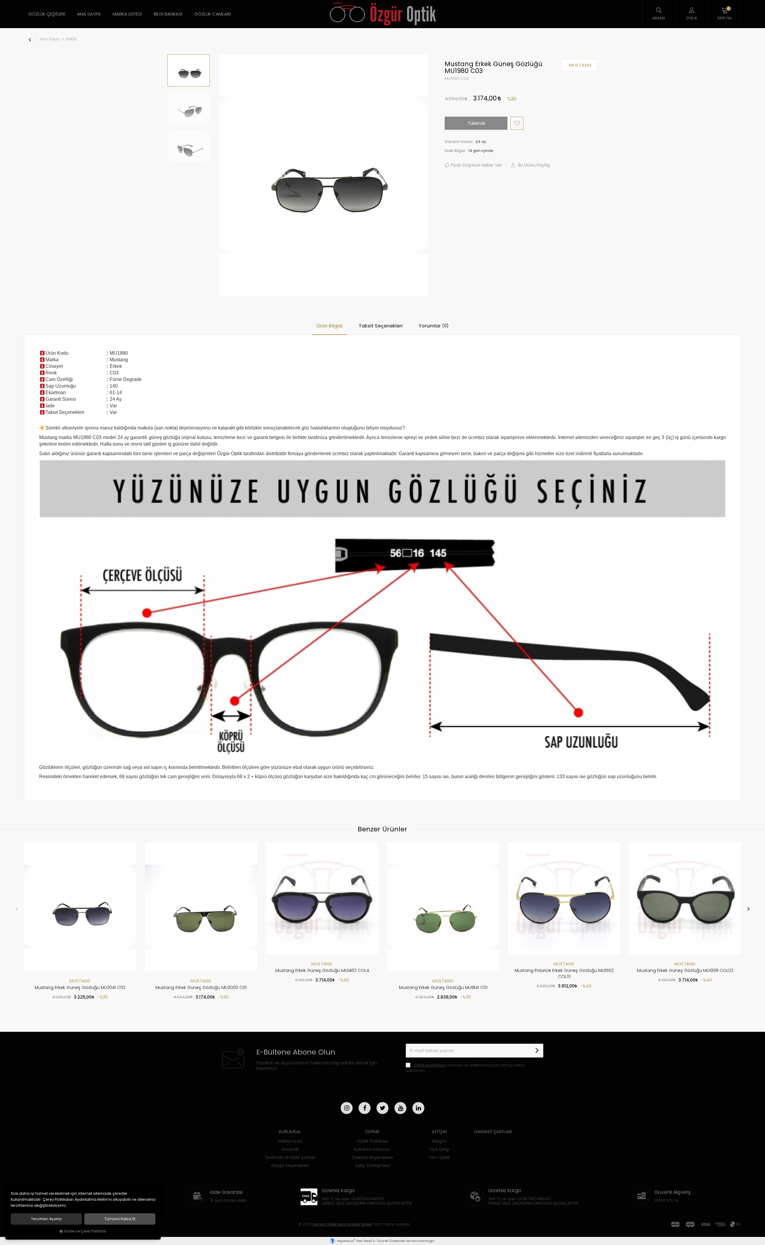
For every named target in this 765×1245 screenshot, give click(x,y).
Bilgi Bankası (168, 14)
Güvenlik (290, 1149)
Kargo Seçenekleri (290, 1165)
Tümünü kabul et (119, 1219)
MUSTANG (80, 981)
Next (748, 908)
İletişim (439, 1141)
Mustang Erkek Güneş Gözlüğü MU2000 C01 (201, 987)
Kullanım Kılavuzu (372, 1149)
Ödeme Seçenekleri (372, 1157)
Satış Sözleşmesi (372, 1165)
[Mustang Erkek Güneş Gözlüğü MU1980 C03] (323, 175)
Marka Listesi (127, 14)
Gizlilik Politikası (372, 1141)
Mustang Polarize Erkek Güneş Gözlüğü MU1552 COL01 (564, 973)
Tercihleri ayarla (46, 1219)
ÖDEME (372, 1131)
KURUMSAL (290, 1131)
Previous (16, 908)
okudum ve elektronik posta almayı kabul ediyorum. (465, 1067)
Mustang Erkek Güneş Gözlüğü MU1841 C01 (443, 987)
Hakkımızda (290, 1141)
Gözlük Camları (212, 14)
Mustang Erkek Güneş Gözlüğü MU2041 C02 (80, 987)
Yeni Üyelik (439, 1157)
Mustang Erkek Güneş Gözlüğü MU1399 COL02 (685, 970)
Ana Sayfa (89, 14)
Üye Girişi (439, 1149)
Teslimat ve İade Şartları (290, 1157)
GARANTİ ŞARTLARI (493, 1131)
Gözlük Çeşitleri (46, 14)
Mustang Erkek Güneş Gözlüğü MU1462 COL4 (322, 970)
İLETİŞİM (439, 1131)
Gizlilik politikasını (430, 1065)
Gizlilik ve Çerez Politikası (85, 1231)
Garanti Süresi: (459, 142)
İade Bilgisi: (455, 151)
